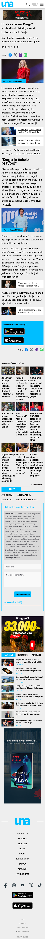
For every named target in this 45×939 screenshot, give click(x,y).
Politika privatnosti (22, 931)
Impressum (22, 923)
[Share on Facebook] (10, 55)
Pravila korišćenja (22, 927)
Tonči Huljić (8, 495)
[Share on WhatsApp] (25, 55)
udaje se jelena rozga (27, 499)
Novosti (22, 843)
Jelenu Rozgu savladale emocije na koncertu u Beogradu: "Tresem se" (29, 143)
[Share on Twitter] (15, 54)
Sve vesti (22, 838)
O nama (22, 919)
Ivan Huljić (7, 499)
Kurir (8, 204)
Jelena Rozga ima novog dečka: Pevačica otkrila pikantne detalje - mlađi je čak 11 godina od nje (29, 133)
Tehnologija (22, 858)
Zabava (22, 863)
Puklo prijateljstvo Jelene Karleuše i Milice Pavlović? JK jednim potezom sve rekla (29, 313)
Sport (22, 853)
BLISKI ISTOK (22, 833)
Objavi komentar (22, 594)
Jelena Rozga (24, 495)
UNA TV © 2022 (22, 937)
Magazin (22, 868)
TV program (22, 873)
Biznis (23, 848)
